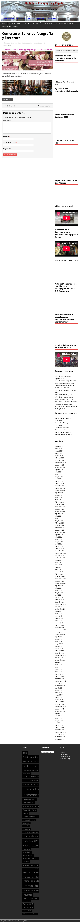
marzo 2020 (59, 597)
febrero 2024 (59, 502)
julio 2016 (58, 690)
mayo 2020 (59, 593)
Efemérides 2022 (29, 799)
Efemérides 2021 (35, 795)
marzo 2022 (59, 546)
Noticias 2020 (30, 845)
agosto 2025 (59, 469)
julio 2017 (58, 665)
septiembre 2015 (60, 711)
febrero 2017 (59, 676)
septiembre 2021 (60, 558)
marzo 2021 (59, 572)
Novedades (27, 852)
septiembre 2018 (60, 634)
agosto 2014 (59, 739)
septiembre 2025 (60, 467)
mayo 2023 (59, 521)
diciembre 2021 (60, 551)
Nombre (6, 136)
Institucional (14, 23)
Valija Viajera (27, 914)
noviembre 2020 (60, 579)
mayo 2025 (59, 477)
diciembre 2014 (60, 730)
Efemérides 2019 (30, 784)
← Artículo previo (9, 106)
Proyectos (27, 894)
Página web (7, 149)
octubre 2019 (59, 607)
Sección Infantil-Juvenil (65, 23)
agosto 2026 (59, 446)
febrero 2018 (59, 651)
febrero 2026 (59, 458)
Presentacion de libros (33, 865)
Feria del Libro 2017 (31, 817)
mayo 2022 (59, 542)
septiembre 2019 (60, 609)
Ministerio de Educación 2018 (32, 832)
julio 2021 (58, 562)
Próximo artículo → (45, 106)
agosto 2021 (59, 560)
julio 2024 (58, 495)
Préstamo (58, 421)
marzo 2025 (59, 481)
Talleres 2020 (27, 911)
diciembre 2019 (60, 602)
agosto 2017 (59, 662)
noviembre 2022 (60, 528)
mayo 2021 (59, 567)
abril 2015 (58, 723)
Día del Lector (59, 381)
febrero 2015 (59, 727)
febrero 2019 (59, 625)
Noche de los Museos (35, 836)
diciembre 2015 (60, 704)
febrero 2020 (59, 600)
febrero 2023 (59, 523)
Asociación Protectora (42, 23)
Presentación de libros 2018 (39, 872)
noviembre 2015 (60, 707)
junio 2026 (58, 449)
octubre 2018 (59, 632)
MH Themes (27, 921)
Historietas (26, 823)
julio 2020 (58, 588)
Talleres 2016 (26, 901)
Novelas (26, 861)
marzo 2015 (59, 725)
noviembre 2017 (60, 655)
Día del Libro (59, 397)
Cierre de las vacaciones (31, 770)
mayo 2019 (59, 618)
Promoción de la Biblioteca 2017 (38, 877)
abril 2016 (58, 697)
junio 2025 (58, 474)
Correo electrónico (9, 142)
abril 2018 (58, 646)
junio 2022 (58, 539)
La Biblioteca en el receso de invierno (64, 434)
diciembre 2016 (60, 679)
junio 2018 (58, 641)
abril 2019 (58, 621)
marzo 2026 (59, 456)
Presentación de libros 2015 (30, 868)
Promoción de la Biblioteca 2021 (39, 890)
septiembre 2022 (60, 532)
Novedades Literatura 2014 (31, 858)
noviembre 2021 (60, 553)
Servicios (26, 23)
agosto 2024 (59, 493)
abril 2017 (58, 672)
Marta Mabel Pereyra (29, 43)
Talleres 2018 (28, 907)
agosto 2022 (59, 535)
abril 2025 (58, 479)
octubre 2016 (59, 683)
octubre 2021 (59, 556)
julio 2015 (58, 716)
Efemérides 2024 (28, 803)
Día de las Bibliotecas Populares (35, 777)
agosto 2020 (59, 586)
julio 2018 (58, 639)
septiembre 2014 (60, 737)
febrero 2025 (59, 484)
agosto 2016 (59, 688)
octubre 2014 (59, 734)
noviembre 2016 (60, 681)
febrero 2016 (59, 702)
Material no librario (10, 27)
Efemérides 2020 (35, 789)
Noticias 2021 (26, 849)
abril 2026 (58, 453)
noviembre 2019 (60, 604)
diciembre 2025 (60, 460)
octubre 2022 (59, 530)
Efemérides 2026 (29, 810)
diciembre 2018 (60, 628)
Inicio (3, 23)
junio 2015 (58, 718)
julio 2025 (58, 472)
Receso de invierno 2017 (30, 898)
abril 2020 (58, 595)
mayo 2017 (59, 669)
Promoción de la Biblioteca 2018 (39, 880)
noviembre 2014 (60, 732)
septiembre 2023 (60, 511)
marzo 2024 (59, 500)
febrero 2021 (59, 574)
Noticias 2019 (30, 841)
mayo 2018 (59, 644)
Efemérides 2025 (31, 806)
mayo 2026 (59, 451)
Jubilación (26, 826)
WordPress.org (65, 759)
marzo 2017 (59, 674)
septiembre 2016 (60, 686)
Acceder (62, 752)
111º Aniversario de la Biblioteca (66, 406)
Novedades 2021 (28, 855)
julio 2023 (58, 516)
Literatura (26, 829)
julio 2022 (58, 537)
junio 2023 (58, 518)
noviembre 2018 (60, 630)
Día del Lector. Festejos (63, 376)
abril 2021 (58, 569)
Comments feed (65, 756)
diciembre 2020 (60, 576)
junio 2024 (58, 497)
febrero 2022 (59, 549)
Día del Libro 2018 (30, 780)
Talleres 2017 (28, 904)
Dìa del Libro (26, 774)
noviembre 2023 (60, 507)
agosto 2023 (59, 514)
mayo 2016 (59, 695)
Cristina (57, 427)
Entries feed (64, 754)
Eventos (25, 813)
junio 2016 (58, 693)
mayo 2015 (59, 721)
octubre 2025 (59, 465)
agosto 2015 (59, 713)
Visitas (35, 914)
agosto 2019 (59, 611)
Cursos (40, 43)
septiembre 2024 (60, 490)
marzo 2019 (59, 623)
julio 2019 (58, 614)
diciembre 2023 (60, 504)
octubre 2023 (59, 509)
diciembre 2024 (60, 486)
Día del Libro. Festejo (62, 390)
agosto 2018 (59, 637)
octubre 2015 (59, 709)
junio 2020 (58, 590)
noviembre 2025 (60, 463)
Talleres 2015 (7, 99)
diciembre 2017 (60, 653)
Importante (59, 383)
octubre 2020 (59, 581)
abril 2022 (58, 544)
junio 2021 (58, 565)
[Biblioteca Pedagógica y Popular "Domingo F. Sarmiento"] (40, 19)
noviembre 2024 (60, 488)
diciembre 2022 (60, 525)
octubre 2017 (59, 658)
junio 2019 (58, 616)
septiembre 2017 (60, 660)
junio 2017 (58, 667)
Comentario (7, 121)
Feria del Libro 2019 (29, 820)
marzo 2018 (59, 648)
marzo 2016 (59, 700)
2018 (25, 753)
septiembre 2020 (60, 583)
